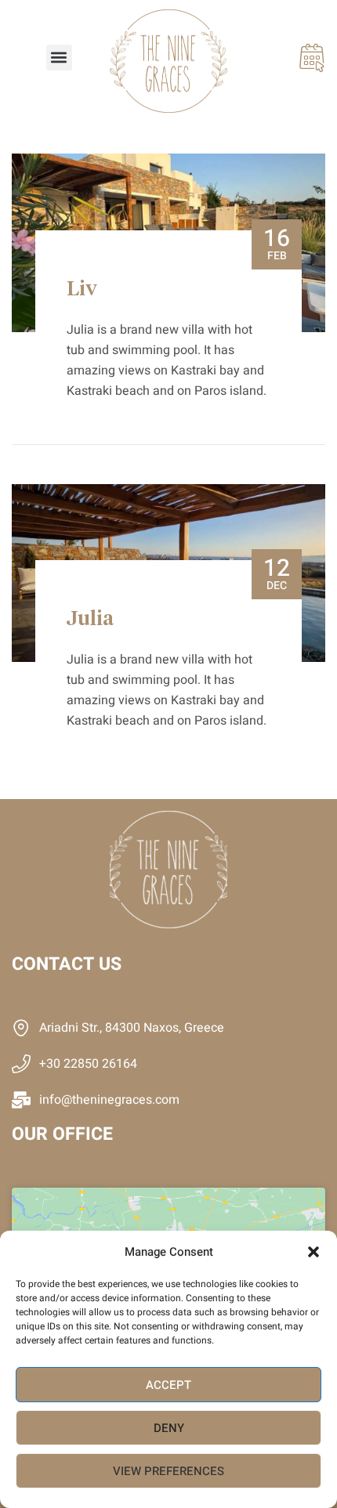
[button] (313, 1252)
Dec (276, 572)
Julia (90, 619)
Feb (276, 243)
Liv (82, 290)
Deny (169, 1428)
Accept (168, 1385)
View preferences (168, 1471)
